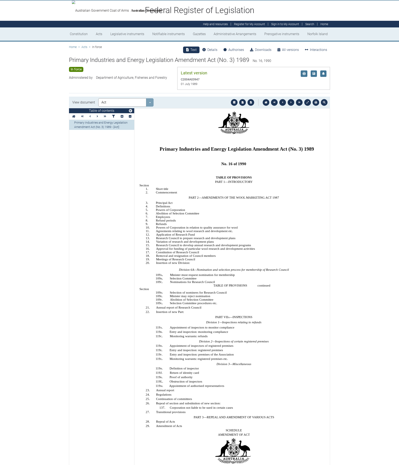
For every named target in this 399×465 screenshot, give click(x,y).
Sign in (285, 24)
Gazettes (199, 34)
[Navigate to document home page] (73, 116)
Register (249, 24)
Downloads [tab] (263, 50)
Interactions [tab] (318, 50)
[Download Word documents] (251, 102)
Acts (99, 34)
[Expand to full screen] (307, 102)
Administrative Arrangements (235, 34)
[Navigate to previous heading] (90, 116)
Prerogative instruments (281, 34)
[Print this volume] (316, 102)
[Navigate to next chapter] (299, 102)
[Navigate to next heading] (97, 116)
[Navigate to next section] (291, 102)
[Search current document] (324, 102)
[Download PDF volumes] (242, 102)
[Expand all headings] (122, 116)
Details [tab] (212, 50)
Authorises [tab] (236, 50)
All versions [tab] (290, 50)
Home (73, 47)
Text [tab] (193, 50)
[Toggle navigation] (130, 111)
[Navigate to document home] (266, 102)
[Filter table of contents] (113, 116)
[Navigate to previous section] (282, 102)
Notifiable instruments (168, 34)
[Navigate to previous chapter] (274, 102)
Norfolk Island (317, 34)
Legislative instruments (127, 34)
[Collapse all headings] (130, 116)
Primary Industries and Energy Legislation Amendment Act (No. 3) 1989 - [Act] (101, 125)
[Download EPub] (234, 102)
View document (83, 102)
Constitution (79, 34)
